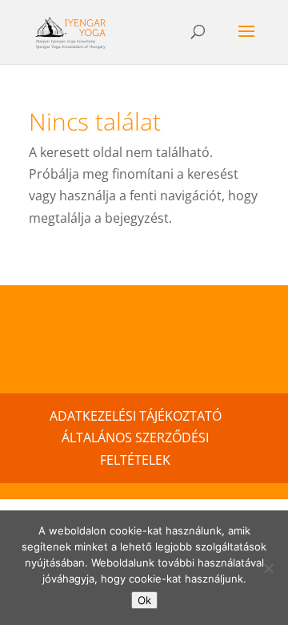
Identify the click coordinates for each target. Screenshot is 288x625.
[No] (268, 568)
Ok (144, 600)
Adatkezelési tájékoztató (136, 416)
